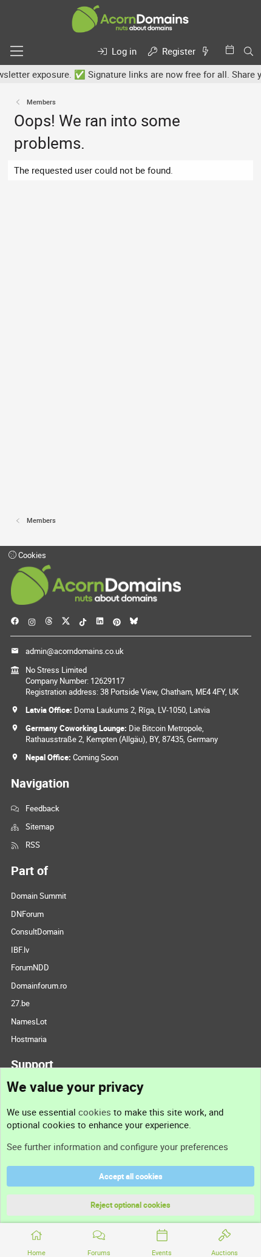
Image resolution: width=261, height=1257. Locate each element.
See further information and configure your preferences (117, 1146)
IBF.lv (20, 949)
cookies (94, 1112)
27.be (20, 1003)
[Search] (249, 51)
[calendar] (232, 49)
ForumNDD (30, 967)
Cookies (31, 555)
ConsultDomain (37, 931)
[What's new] (207, 51)
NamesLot (29, 1021)
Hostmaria (29, 1039)
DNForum (27, 913)
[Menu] (16, 51)
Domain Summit (38, 895)
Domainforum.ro (39, 985)
